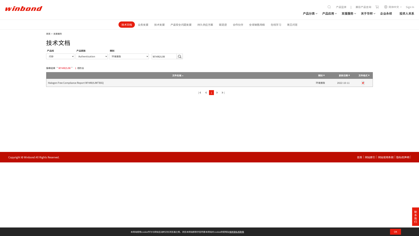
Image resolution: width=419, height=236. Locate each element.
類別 (112, 50)
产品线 (50, 50)
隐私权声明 (402, 157)
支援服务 (347, 13)
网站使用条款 (386, 157)
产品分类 (309, 13)
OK (395, 231)
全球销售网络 (257, 25)
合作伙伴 (238, 25)
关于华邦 (367, 13)
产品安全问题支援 (181, 25)
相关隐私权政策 (236, 231)
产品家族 (81, 50)
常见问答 (292, 25)
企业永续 (386, 13)
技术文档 (126, 25)
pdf (363, 83)
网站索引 (370, 157)
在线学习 (276, 25)
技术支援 (159, 25)
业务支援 (143, 25)
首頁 (48, 33)
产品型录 (341, 7)
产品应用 (328, 13)
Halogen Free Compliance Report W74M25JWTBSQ (76, 82)
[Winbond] (24, 8)
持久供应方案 (205, 25)
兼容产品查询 (363, 7)
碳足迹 (223, 25)
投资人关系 (407, 13)
